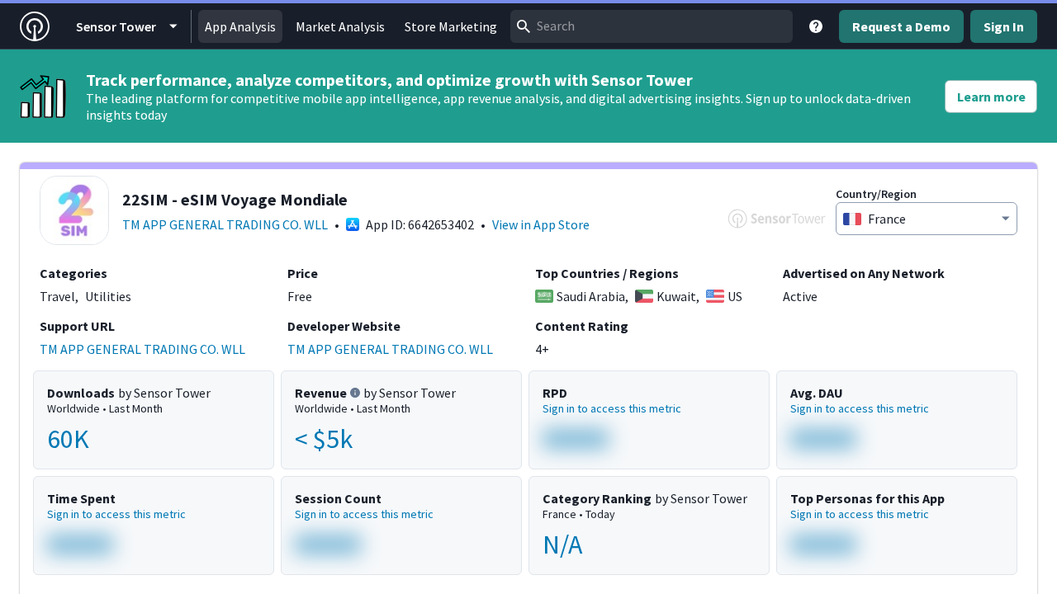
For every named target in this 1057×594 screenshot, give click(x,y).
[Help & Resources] (815, 26)
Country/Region (876, 193)
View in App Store (541, 224)
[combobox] (651, 26)
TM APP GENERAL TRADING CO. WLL (225, 224)
